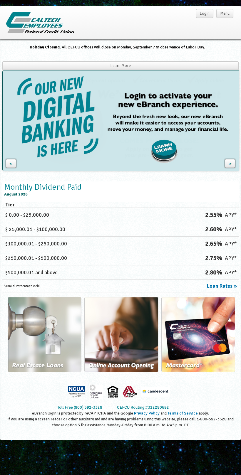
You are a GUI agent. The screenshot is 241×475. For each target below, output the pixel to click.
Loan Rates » (222, 286)
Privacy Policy (147, 413)
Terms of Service (183, 413)
